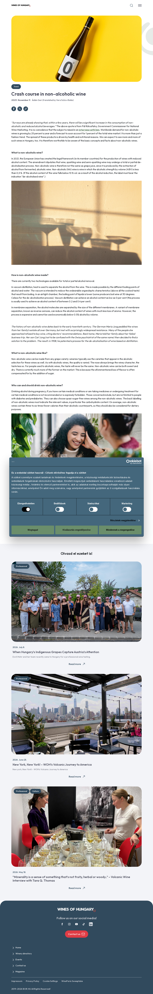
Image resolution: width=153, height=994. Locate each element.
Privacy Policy (32, 981)
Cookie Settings (50, 981)
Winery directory (24, 953)
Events (19, 959)
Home (18, 947)
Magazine (20, 971)
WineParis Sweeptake (72, 981)
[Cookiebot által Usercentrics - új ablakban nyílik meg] (128, 462)
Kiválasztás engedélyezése (77, 530)
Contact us (74, 934)
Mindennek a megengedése (120, 530)
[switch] (59, 509)
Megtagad (33, 530)
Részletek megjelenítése (123, 520)
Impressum (16, 981)
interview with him (89, 129)
